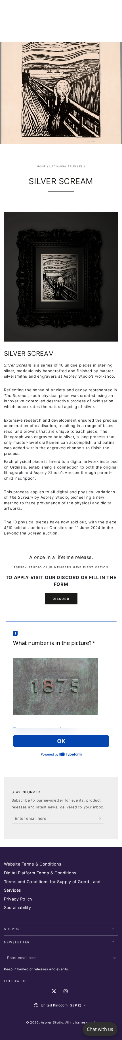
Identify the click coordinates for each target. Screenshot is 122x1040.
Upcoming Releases (66, 166)
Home (41, 166)
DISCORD (61, 598)
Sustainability (17, 907)
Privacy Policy (18, 899)
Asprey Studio (52, 1022)
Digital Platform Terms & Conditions (40, 872)
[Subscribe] (100, 819)
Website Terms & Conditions (33, 864)
